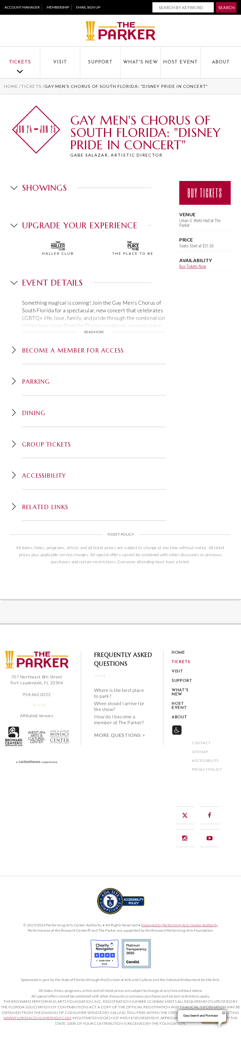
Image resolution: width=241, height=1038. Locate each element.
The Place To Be (133, 253)
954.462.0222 (37, 694)
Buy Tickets (205, 192)
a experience (37, 762)
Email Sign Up (88, 7)
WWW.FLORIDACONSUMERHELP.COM (37, 1018)
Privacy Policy (207, 770)
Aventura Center (36, 737)
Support (100, 62)
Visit (60, 62)
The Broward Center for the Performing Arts (14, 736)
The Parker (120, 30)
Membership (58, 7)
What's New (140, 62)
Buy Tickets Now (192, 266)
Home (11, 86)
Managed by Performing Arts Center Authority (179, 925)
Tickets (20, 62)
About (221, 62)
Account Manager (22, 7)
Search (226, 7)
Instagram (184, 838)
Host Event (180, 62)
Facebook (209, 815)
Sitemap (200, 752)
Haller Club (58, 253)
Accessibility (205, 761)
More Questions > (119, 734)
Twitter (184, 815)
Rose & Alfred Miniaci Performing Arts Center (60, 737)
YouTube (209, 838)
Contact (201, 743)
